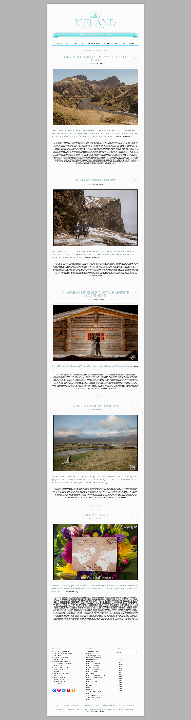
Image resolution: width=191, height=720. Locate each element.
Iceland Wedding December (111, 606)
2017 (120, 680)
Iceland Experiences (94, 43)
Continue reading (122, 136)
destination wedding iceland (111, 145)
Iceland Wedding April (69, 606)
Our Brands (107, 43)
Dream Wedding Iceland (89, 378)
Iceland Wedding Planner (120, 154)
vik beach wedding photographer (73, 617)
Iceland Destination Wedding (82, 491)
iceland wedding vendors (91, 156)
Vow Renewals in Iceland (95, 695)
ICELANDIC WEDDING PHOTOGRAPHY (103, 157)
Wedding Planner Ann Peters (87, 618)
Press (123, 43)
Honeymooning (91, 662)
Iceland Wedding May (107, 608)
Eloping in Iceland (101, 378)
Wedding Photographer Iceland (80, 161)
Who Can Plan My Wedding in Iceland (107, 620)
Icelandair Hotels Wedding (73, 157)
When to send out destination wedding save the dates (81, 620)
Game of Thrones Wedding (80, 147)
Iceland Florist (106, 491)
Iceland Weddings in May (59, 157)
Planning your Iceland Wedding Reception (103, 496)
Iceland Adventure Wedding (68, 148)
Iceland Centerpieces (67, 491)
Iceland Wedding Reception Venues (115, 494)
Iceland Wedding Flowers (126, 151)
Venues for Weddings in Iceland (122, 387)
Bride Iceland (73, 145)
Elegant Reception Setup (99, 490)
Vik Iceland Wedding (86, 160)
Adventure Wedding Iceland (116, 375)
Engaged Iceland (104, 602)
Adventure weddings (65, 144)
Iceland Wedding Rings (65, 156)
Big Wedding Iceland (64, 145)
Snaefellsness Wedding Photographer (95, 615)
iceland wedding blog (117, 381)
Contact (131, 43)
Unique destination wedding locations (64, 160)
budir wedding (97, 600)
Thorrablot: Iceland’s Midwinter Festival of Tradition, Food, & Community (61, 681)
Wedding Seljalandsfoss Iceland (119, 618)
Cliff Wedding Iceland (97, 145)
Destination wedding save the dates (128, 600)
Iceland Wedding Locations (96, 153)
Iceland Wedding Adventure (115, 266)
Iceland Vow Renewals (94, 670)
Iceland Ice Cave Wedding (71, 150)
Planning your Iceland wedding (111, 612)
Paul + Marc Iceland (91, 271)
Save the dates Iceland (98, 614)
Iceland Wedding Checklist (96, 606)
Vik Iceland (78, 160)
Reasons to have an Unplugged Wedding (119, 385)
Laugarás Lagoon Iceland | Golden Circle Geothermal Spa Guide (63, 654)
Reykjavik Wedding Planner (84, 614)
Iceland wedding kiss (107, 493)
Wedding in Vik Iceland (65, 161)
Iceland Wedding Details (99, 151)
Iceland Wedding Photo (123, 153)
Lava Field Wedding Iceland (99, 611)
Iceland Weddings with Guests (98, 142)
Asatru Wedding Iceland (78, 144)
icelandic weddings (117, 157)
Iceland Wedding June (67, 608)
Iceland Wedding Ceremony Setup (63, 268)
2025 (120, 664)
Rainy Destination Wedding (68, 272)
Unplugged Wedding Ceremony (93, 387)
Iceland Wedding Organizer (67, 609)
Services (75, 43)
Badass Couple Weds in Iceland (94, 144)
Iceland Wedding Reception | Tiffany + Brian (95, 406)
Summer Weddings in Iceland (115, 142)
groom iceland (107, 147)
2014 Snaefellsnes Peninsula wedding (106, 599)
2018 (120, 678)
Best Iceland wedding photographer (113, 144)
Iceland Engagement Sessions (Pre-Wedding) (94, 667)
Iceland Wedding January (126, 606)
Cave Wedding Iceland (132, 263)
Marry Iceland (92, 385)
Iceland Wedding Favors (94, 493)
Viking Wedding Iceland (99, 160)
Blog (67, 43)
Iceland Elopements (93, 664)
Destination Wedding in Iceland (128, 145)
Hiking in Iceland (92, 660)
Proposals (89, 689)
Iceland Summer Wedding (81, 381)
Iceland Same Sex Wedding (84, 266)
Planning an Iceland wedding (85, 159)
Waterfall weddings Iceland (90, 617)
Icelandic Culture (92, 682)
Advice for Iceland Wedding (86, 376)
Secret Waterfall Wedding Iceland (115, 159)
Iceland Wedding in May (67, 153)
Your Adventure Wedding (95, 275)
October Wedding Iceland (61, 496)
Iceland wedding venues (105, 156)
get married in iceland (112, 378)
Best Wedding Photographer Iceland (71, 600)
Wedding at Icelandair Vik (91, 274)
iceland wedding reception (97, 494)
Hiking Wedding (116, 147)
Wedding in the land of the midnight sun (121, 617)
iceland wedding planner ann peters (77, 269)
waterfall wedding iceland (124, 160)
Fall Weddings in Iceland (65, 488)
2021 (120, 672)
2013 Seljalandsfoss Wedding (67, 599)
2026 (120, 662)
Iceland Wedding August (82, 606)
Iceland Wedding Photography (66, 142)
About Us (59, 43)
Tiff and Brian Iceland (121, 496)
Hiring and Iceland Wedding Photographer (80, 379)
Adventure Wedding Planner (70, 376)
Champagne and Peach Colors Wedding (65, 490)
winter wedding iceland (130, 274)
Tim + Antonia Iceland (131, 159)
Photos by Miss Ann (71, 159)
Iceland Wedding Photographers (73, 154)
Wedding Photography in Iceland (98, 161)
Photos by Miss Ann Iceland (116, 271)
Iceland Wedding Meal (110, 153)
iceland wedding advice (104, 381)
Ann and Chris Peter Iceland (125, 599)
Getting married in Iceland (95, 147)
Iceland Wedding (129, 150)
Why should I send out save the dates (127, 620)
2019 (120, 676)
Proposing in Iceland (126, 612)
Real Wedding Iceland (99, 159)
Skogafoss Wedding (132, 614)
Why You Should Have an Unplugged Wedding (103, 388)
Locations (89, 684)
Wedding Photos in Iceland (129, 161)
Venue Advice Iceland (107, 387)
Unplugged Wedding (79, 387)
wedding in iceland (103, 274)
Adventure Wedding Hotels (93, 653)
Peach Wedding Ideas (74, 496)
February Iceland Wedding (79, 265)
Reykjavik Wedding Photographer (67, 614)
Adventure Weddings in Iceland (86, 263)
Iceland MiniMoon (120, 605)
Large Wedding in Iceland (71, 271)
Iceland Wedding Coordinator (84, 151)
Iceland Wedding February (97, 268)
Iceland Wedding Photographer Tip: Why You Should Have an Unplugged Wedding (95, 293)
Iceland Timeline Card (68, 493)
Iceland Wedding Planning (82, 142)
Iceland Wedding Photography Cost (103, 609)
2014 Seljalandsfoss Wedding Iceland (85, 599)
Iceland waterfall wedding (117, 150)
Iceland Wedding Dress (113, 151)
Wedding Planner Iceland (82, 163)
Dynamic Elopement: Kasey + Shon (61, 659)
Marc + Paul (82, 271)
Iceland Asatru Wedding (99, 148)
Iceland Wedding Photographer (127, 268)
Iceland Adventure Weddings (84, 148)
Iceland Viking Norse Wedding (99, 266)
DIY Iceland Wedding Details (75, 378)
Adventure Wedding (72, 263)
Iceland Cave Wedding (119, 265)
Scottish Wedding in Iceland (112, 272)
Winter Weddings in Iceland (93, 698)
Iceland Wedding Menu (119, 493)
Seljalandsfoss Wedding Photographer (115, 614)
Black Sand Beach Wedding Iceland (116, 263)
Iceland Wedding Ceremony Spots (82, 382)
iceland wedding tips (118, 384)
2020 (120, 674)
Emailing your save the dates (72, 602)
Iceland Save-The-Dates (131, 605)
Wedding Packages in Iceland (71, 618)
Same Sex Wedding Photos (97, 272)
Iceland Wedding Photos (106, 154)
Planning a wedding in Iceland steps (93, 612)
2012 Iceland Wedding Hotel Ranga (100, 597)
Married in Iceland (111, 611)
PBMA (69, 612)
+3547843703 (99, 711)
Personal (89, 685)
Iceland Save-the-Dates (95, 515)
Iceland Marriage (110, 605)
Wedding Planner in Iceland (97, 163)
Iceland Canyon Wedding (112, 148)
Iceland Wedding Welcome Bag (120, 156)
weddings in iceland (110, 163)
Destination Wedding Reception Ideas (63, 147)
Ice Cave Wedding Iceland (127, 147)
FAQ (83, 43)
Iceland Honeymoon (99, 605)
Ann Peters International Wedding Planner (106, 376)
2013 (120, 688)
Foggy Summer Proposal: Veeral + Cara (62, 675)
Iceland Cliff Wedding (126, 148)
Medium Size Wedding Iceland (125, 611)
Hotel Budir (109, 490)
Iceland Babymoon (73, 605)
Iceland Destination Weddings (66, 381)
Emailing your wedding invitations (90, 602)
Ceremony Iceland (62, 378)
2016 (120, 682)
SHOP (116, 43)
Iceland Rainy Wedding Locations (67, 266)
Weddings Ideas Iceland (103, 497)
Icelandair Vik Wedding (87, 157)
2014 (120, 686)
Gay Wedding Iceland (92, 265)
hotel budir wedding (119, 490)
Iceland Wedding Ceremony (68, 151)
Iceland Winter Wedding (118, 269)
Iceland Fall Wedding (95, 491)
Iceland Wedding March (94, 608)
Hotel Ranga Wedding (105, 603)
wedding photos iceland (114, 161)
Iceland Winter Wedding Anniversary (95, 180)
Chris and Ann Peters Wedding (109, 600)
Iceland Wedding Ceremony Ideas (63, 382)
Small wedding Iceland (60, 615)
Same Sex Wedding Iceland (83, 272)
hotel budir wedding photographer (89, 603)
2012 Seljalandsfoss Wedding (118, 597)
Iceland (65, 605)
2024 (120, 666)
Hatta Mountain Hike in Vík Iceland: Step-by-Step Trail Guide (62, 664)
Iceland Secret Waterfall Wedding (87, 150)
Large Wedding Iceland (129, 157)
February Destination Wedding (63, 265)
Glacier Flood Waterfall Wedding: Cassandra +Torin (62, 670)
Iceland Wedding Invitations (81, 153)
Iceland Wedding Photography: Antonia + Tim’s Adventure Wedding (95, 58)
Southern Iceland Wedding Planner (115, 615)
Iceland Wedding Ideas (111, 382)
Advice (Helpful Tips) (67, 375)
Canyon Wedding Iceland (84, 145)
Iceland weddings (133, 156)
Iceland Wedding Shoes (77, 156)
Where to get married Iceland (118, 497)
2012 (120, 690)
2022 (120, 670)
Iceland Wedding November (120, 608)
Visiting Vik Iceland (111, 160)
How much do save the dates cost (121, 603)
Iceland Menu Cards (116, 491)
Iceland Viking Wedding (103, 150)
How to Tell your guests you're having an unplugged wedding (110, 379)
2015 (120, 684)
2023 (120, 668)
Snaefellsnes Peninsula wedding (75, 615)
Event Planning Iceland (115, 602)
